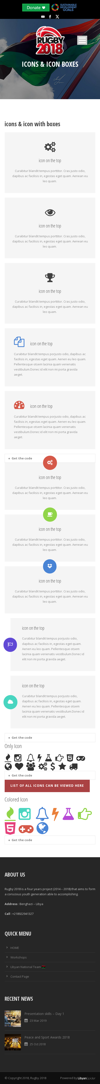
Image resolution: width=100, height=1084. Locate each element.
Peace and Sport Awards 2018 (47, 1037)
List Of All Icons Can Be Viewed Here (47, 785)
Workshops (18, 957)
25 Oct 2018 (38, 1044)
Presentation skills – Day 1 (44, 1013)
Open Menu (82, 40)
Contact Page (19, 976)
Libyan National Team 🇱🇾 (27, 967)
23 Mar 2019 (38, 1020)
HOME (14, 948)
